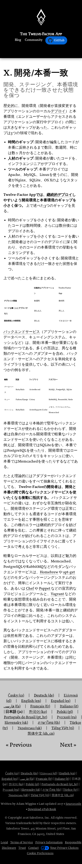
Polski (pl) (32, 784)
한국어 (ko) (16, 784)
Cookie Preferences (40, 853)
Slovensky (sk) (30, 789)
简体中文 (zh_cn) (41, 733)
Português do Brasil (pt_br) (59, 784)
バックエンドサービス (21, 332)
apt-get (69, 572)
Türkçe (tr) (70, 789)
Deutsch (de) (29, 773)
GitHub (59, 40)
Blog (18, 40)
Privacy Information (49, 842)
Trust (22, 847)
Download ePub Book (42, 809)
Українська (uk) (18, 795)
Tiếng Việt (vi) (62, 728)
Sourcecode (73, 803)
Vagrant (57, 594)
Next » (68, 744)
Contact (33, 847)
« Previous (19, 744)
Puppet (44, 588)
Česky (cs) (16, 695)
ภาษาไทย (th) (52, 789)
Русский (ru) (11, 789)
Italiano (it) (62, 778)
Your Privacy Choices (64, 847)
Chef (30, 588)
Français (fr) (44, 778)
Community (34, 40)
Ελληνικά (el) (48, 773)
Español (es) (10, 778)
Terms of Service (21, 842)
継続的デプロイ (59, 195)
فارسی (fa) (12, 706)
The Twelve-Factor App (41, 33)
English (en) (67, 773)
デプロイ (58, 111)
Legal (4, 842)
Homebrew (49, 572)
